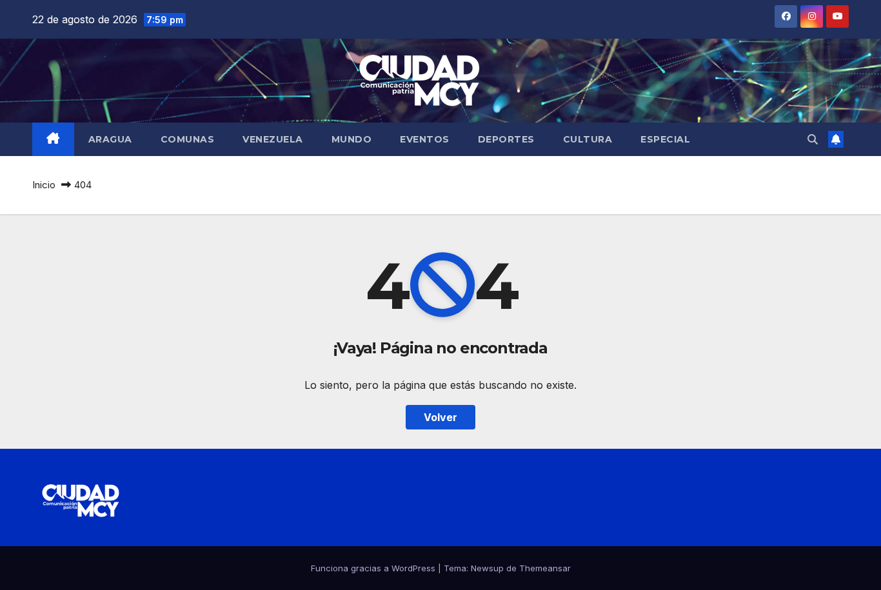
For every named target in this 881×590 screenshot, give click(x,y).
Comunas (188, 139)
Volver (440, 417)
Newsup (487, 568)
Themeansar (545, 568)
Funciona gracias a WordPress (374, 568)
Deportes (506, 139)
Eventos (425, 139)
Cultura (588, 139)
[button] (812, 139)
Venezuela (273, 139)
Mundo (352, 139)
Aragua (110, 139)
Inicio (43, 185)
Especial (665, 139)
